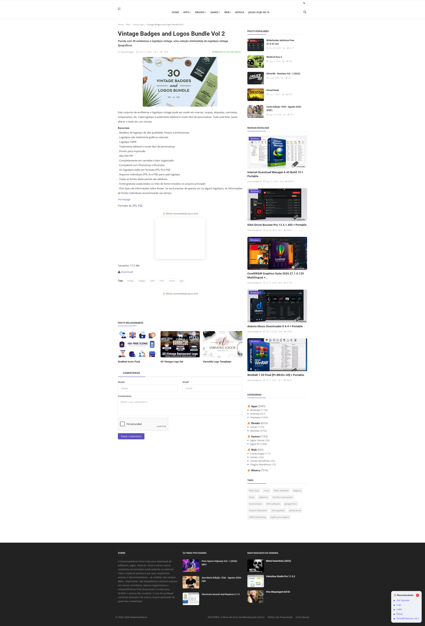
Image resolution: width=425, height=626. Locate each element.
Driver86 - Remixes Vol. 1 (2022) (283, 73)
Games (214, 12)
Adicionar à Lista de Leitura (227, 51)
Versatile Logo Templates (217, 361)
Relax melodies (281, 490)
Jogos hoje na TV (258, 12)
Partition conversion (283, 497)
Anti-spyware (278, 510)
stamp (172, 280)
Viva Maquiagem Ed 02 (278, 591)
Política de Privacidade (280, 617)
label (152, 280)
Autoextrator (255, 503)
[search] (304, 12)
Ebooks (199, 12)
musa (266, 490)
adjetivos (263, 497)
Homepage (124, 199)
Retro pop (254, 490)
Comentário (124, 396)
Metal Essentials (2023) (278, 561)
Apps (186, 12)
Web (226, 12)
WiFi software (273, 503)
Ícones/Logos (139, 24)
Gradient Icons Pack (129, 361)
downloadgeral (254, 181)
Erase (251, 497)
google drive (291, 503)
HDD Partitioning (257, 517)
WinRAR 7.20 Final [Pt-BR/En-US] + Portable (275, 375)
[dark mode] (304, 2)
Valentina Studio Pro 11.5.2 (280, 576)
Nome (121, 382)
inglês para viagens (279, 517)
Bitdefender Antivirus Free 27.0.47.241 (280, 42)
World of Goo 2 (274, 57)
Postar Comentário (131, 436)
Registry (297, 490)
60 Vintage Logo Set (172, 361)
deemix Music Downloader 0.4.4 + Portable (275, 326)
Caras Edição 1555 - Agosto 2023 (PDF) (283, 108)
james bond (295, 510)
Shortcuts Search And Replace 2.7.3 (221, 594)
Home (175, 12)
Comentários (131, 372)
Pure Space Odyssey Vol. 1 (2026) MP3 (219, 563)
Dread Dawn (272, 90)
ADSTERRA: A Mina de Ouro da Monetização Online (236, 617)
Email (186, 382)
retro (162, 280)
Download (127, 271)
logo (182, 280)
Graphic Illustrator (258, 510)
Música (239, 12)
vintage (130, 280)
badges (142, 280)
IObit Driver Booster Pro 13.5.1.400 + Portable (276, 224)
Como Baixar (303, 617)
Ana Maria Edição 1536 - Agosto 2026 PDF (221, 579)
